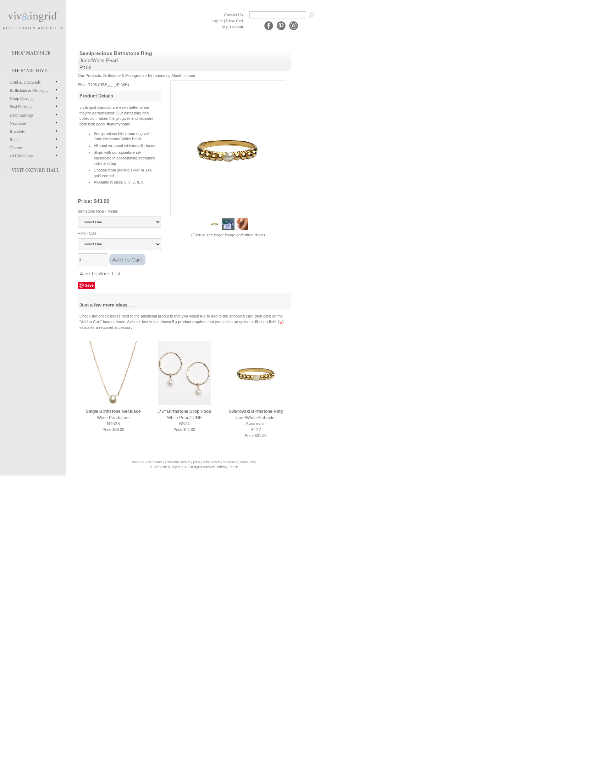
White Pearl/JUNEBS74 (184, 417)
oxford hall (33, 169)
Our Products (89, 75)
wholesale (230, 462)
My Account (232, 26)
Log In (217, 20)
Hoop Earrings (22, 98)
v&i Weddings (22, 155)
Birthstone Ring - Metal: (98, 211)
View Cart (234, 20)
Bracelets (17, 131)
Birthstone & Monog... (29, 90)
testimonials (155, 462)
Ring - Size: (88, 233)
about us (138, 462)
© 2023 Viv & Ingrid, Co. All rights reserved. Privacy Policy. (194, 467)
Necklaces (18, 123)
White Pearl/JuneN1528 (113, 417)
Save (89, 285)
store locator (211, 462)
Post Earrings (21, 106)
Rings (15, 139)
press (196, 462)
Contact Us (233, 14)
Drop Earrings (22, 115)
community (248, 462)
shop (33, 69)
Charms (16, 147)
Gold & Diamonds (25, 82)
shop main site (33, 51)
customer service (178, 462)
